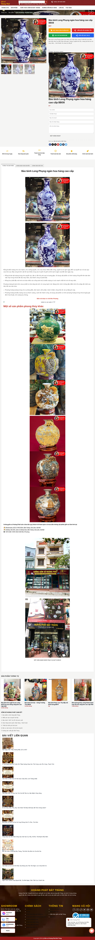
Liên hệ (61, 7)
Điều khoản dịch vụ (31, 927)
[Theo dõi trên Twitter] (84, 909)
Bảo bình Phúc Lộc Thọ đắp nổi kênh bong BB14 (58, 703)
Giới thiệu (29, 909)
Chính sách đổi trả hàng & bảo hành (36, 917)
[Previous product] (92, 12)
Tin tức (28, 911)
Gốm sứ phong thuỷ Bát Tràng (24, 12)
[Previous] (4, 40)
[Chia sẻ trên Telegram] (66, 144)
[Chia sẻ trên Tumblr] (63, 144)
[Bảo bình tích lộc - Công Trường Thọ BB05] (36, 690)
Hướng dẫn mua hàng (49, 7)
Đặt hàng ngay (55, 136)
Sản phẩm (14, 7)
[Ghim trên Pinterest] (58, 144)
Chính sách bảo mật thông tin (34, 914)
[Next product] (90, 12)
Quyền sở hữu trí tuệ (32, 919)
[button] (46, 2)
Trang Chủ (5, 7)
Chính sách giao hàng (32, 922)
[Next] (43, 40)
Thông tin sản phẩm (8, 165)
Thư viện (69, 7)
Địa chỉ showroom (61, 35)
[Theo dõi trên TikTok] (81, 909)
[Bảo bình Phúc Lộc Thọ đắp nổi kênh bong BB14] (59, 690)
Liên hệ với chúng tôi (84, 30)
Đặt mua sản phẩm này (61, 30)
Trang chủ (4, 12)
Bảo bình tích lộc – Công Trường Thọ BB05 (35, 703)
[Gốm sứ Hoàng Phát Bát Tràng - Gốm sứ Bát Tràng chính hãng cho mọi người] (8, 2)
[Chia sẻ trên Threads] (55, 144)
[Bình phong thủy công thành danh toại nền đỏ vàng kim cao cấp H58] (83, 690)
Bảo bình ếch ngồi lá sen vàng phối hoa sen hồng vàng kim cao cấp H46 (11, 704)
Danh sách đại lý (54, 911)
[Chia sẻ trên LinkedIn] (60, 144)
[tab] (8, 165)
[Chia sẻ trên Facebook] (50, 144)
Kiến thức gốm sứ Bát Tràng (30, 7)
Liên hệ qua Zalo (84, 35)
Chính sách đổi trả (37, 165)
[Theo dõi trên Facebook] (74, 909)
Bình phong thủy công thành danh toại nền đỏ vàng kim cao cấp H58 (82, 703)
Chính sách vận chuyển (23, 165)
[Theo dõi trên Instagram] (77, 909)
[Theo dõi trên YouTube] (91, 909)
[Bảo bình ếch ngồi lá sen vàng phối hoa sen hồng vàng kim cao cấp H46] (12, 690)
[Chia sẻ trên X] (52, 144)
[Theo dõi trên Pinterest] (88, 909)
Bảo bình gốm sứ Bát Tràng (42, 12)
